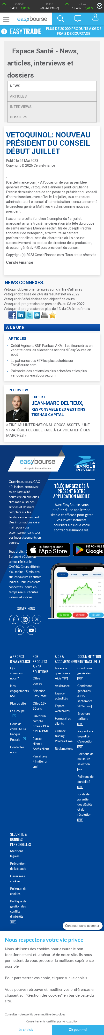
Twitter (29, 312)
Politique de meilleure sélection (85, 759)
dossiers (18, 117)
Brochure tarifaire (83, 716)
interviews (20, 107)
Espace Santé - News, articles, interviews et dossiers (42, 63)
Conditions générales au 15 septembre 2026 (84, 696)
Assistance (62, 686)
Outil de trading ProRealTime (63, 736)
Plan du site (18, 703)
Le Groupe (17, 711)
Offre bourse (37, 681)
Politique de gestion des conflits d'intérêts (18, 909)
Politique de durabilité (85, 779)
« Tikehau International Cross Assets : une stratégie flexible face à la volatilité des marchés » (48, 430)
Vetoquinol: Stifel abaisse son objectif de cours (39, 299)
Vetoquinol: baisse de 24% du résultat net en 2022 (41, 294)
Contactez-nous (17, 750)
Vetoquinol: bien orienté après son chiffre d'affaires (43, 289)
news (15, 86)
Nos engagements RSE (18, 691)
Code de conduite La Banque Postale (18, 732)
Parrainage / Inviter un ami (40, 761)
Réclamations (63, 748)
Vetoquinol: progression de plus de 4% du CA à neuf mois (47, 309)
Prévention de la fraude (18, 866)
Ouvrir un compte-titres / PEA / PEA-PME (41, 724)
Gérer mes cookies (17, 879)
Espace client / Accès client (41, 744)
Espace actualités (61, 696)
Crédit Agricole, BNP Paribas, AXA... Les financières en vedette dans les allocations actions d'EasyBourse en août (52, 350)
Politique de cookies (18, 891)
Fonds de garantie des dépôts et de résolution (84, 804)
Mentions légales (16, 854)
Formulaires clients (63, 721)
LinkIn (20, 312)
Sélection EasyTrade (40, 694)
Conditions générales (84, 671)
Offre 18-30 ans (39, 706)
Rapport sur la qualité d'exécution (85, 736)
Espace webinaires (62, 709)
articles (18, 96)
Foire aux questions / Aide (62, 673)
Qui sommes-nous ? (16, 673)
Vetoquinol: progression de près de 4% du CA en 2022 (44, 304)
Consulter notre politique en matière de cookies (35, 1014)
